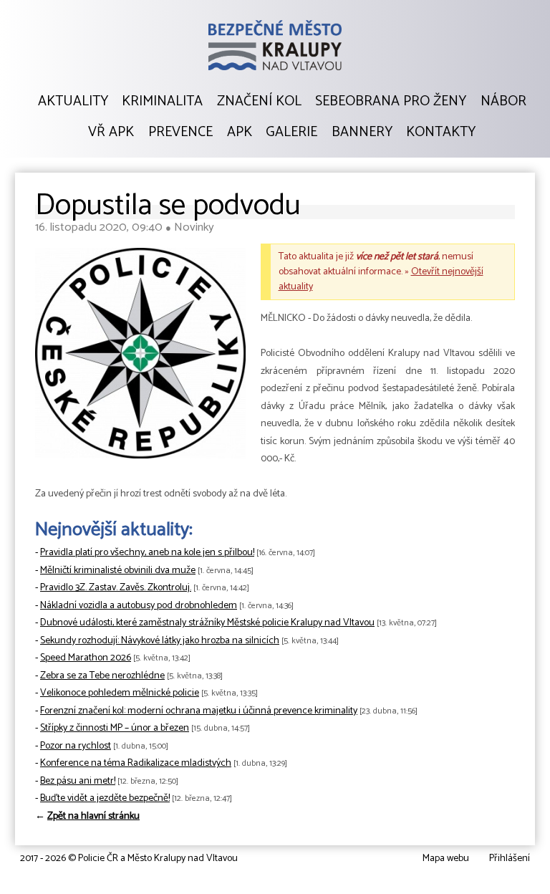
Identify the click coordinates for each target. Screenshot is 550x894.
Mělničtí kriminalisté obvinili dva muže (118, 570)
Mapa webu (446, 858)
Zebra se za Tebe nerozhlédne (102, 676)
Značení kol (259, 101)
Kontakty (441, 132)
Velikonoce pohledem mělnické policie (119, 693)
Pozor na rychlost (75, 746)
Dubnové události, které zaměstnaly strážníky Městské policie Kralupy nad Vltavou (207, 623)
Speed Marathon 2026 (85, 658)
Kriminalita (162, 101)
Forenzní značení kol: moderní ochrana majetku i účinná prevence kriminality (198, 711)
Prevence (180, 132)
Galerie (291, 132)
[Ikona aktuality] (140, 357)
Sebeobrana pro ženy (390, 101)
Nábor (503, 101)
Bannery (362, 132)
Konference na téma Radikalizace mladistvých (135, 763)
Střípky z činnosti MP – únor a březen (114, 728)
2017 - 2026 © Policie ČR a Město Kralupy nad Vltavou (129, 858)
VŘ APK (111, 132)
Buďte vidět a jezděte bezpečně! (105, 798)
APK (239, 132)
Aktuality (73, 101)
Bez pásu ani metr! (77, 781)
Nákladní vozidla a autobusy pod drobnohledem (138, 605)
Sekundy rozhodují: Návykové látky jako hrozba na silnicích (159, 641)
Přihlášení (509, 858)
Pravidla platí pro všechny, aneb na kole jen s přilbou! (147, 552)
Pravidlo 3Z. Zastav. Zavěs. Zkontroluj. (115, 588)
